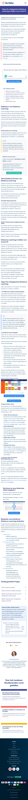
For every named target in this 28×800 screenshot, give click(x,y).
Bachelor (8, 422)
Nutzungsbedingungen (14, 792)
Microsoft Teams (13, 480)
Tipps (10, 56)
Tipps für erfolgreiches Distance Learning (14, 96)
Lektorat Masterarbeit (14, 757)
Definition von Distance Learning (12, 91)
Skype (5, 482)
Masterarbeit (16, 422)
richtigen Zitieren (22, 424)
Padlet (17, 439)
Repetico (6, 449)
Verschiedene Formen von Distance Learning (15, 92)
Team (14, 743)
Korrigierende (14, 753)
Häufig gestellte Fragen (11, 101)
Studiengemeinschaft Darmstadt (11, 557)
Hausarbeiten (7, 424)
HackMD (10, 439)
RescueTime (5, 322)
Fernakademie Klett (8, 568)
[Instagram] (13, 769)
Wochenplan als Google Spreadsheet (14, 395)
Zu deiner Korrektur (14, 513)
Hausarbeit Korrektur (14, 763)
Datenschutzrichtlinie (14, 794)
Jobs (14, 745)
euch (7, 468)
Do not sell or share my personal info (14, 789)
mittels (20, 257)
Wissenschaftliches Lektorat (14, 761)
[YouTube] (10, 769)
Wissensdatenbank (12, 418)
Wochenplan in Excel (15, 400)
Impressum (14, 787)
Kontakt (14, 747)
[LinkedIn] (17, 769)
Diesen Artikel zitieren (22, 628)
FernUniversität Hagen (9, 542)
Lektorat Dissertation (14, 759)
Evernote (16, 451)
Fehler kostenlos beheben (14, 81)
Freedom (13, 322)
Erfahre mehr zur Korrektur (14, 173)
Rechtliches (14, 751)
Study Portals (7, 534)
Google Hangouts (22, 480)
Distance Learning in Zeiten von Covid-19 (14, 94)
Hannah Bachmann (20, 17)
